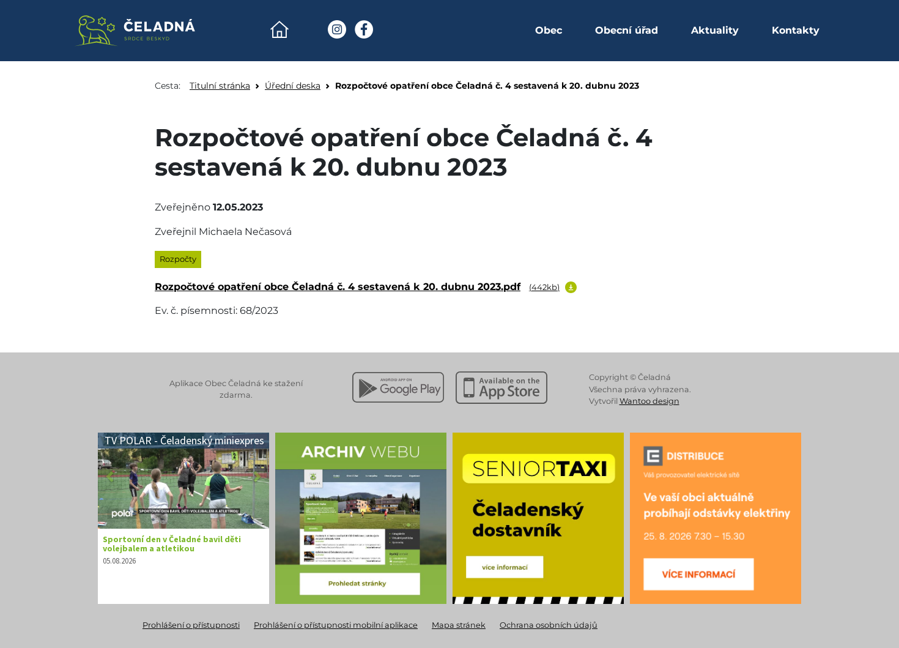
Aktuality (715, 30)
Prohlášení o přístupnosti (191, 625)
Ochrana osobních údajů (548, 625)
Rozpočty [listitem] (178, 259)
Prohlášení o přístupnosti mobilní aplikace (336, 625)
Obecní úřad (626, 30)
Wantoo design (649, 401)
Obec (548, 30)
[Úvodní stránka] (279, 29)
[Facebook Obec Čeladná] (364, 29)
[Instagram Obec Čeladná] (337, 29)
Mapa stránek (459, 625)
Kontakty (795, 30)
